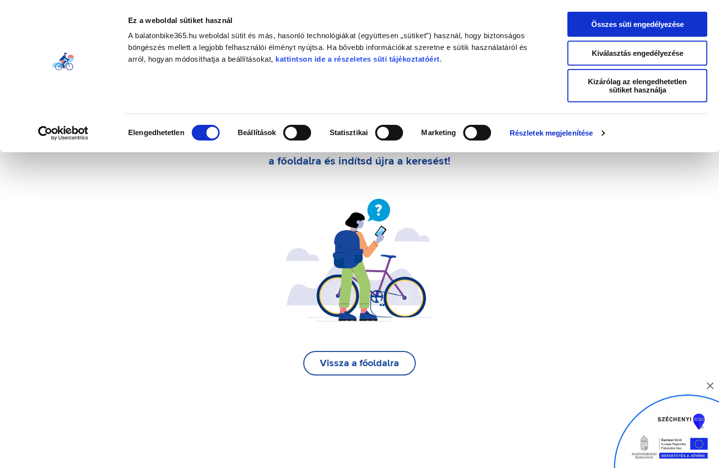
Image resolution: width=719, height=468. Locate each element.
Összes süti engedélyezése (637, 24)
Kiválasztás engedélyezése (637, 53)
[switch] (297, 132)
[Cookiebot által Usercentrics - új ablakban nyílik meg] (63, 133)
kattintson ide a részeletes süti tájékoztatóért (357, 59)
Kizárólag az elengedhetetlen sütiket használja (637, 85)
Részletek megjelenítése (551, 133)
